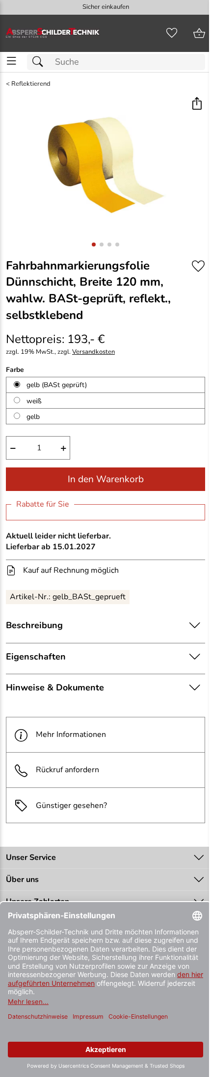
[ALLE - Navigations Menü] (11, 61)
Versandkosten (93, 352)
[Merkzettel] (172, 33)
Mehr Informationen (71, 734)
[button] (196, 104)
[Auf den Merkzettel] (198, 266)
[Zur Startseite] (53, 33)
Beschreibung (34, 625)
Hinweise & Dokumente (55, 687)
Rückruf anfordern (67, 769)
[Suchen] (40, 62)
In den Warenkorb (106, 479)
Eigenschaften (36, 656)
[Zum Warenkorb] (199, 33)
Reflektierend (31, 84)
